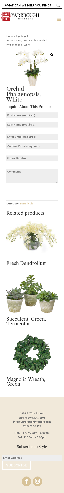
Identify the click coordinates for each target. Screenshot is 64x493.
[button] (52, 55)
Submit (17, 191)
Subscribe (16, 465)
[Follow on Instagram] (37, 481)
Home (9, 36)
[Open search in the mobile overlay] (32, 5)
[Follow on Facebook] (26, 481)
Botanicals (29, 40)
